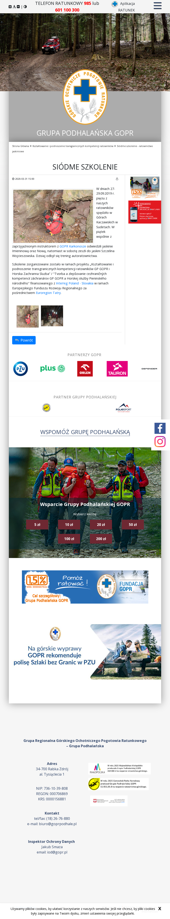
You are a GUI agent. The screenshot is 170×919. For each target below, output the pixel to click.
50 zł (133, 524)
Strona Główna (20, 146)
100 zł (69, 538)
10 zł (69, 524)
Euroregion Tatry (48, 293)
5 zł (37, 524)
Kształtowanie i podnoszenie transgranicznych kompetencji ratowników (73, 146)
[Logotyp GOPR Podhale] (85, 96)
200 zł (101, 538)
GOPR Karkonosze (73, 246)
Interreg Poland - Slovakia (74, 283)
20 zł (101, 524)
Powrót (26, 340)
